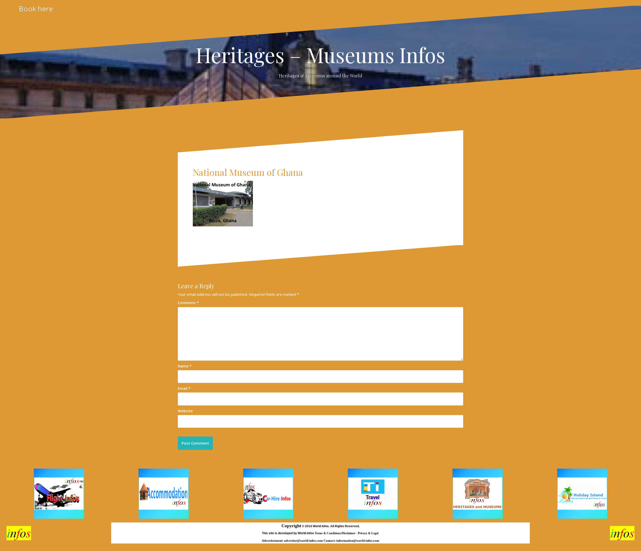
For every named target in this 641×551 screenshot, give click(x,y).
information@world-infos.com (357, 540)
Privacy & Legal (368, 533)
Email (184, 388)
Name (185, 365)
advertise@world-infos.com (304, 540)
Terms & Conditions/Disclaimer (335, 533)
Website (185, 410)
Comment (188, 302)
